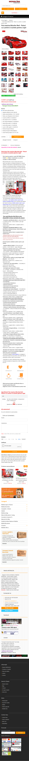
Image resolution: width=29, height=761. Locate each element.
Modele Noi (4, 708)
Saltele (3, 511)
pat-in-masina (22, 459)
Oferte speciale (5, 706)
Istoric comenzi (5, 719)
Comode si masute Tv (6, 517)
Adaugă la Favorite (6, 140)
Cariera (4, 675)
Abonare (20, 732)
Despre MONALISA (6, 667)
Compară (15, 140)
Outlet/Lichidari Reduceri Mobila (9, 521)
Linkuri (3, 673)
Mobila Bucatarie (5, 523)
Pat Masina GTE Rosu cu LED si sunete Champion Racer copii (21, 480)
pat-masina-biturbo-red (16, 454)
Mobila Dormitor (5, 507)
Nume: (2, 417)
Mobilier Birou (5, 527)
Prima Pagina (4, 20)
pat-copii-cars (4, 460)
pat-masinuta (16, 459)
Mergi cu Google (9, 608)
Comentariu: (4, 423)
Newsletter (4, 723)
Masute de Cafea (5, 519)
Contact (4, 688)
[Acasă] (14, 2)
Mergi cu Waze (9, 610)
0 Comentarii (4, 145)
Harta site (4, 692)
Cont (8, 9)
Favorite (21, 9)
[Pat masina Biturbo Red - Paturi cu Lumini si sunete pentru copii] (14, 40)
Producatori (4, 700)
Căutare (11, 20)
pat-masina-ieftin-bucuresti (14, 460)
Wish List (4, 721)
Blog (3, 686)
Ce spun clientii (5, 690)
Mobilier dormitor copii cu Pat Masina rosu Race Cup (7, 480)
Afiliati (3, 704)
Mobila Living (4, 513)
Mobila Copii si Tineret (7, 504)
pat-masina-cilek (8, 459)
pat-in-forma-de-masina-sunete (12, 457)
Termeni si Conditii (6, 669)
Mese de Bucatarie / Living (8, 515)
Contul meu (4, 717)
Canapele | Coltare (6, 509)
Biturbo (3, 108)
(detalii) (19, 147)
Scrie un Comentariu (15, 145)
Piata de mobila (5, 671)
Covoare (3, 525)
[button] (10, 136)
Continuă (14, 451)
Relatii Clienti (5, 684)
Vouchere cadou (6, 702)
